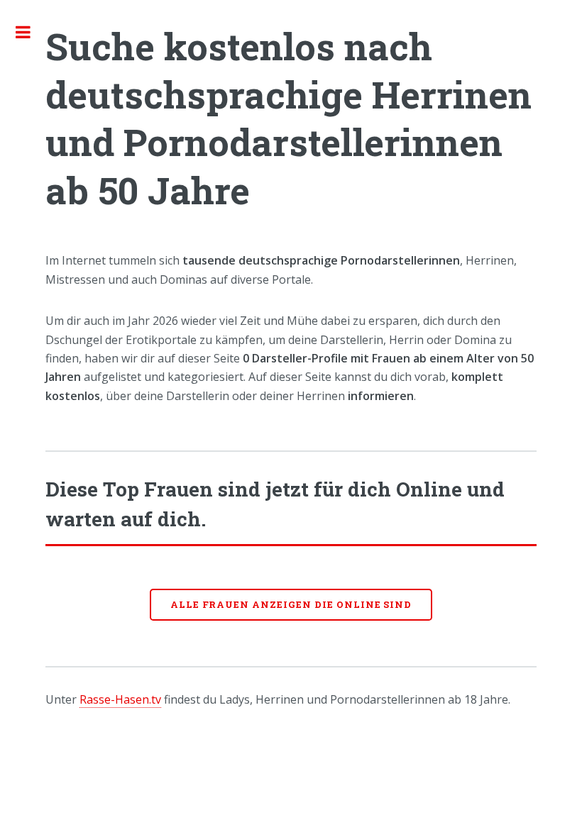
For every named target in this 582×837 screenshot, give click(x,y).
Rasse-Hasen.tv (120, 699)
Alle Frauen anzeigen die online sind (291, 604)
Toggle (30, 32)
